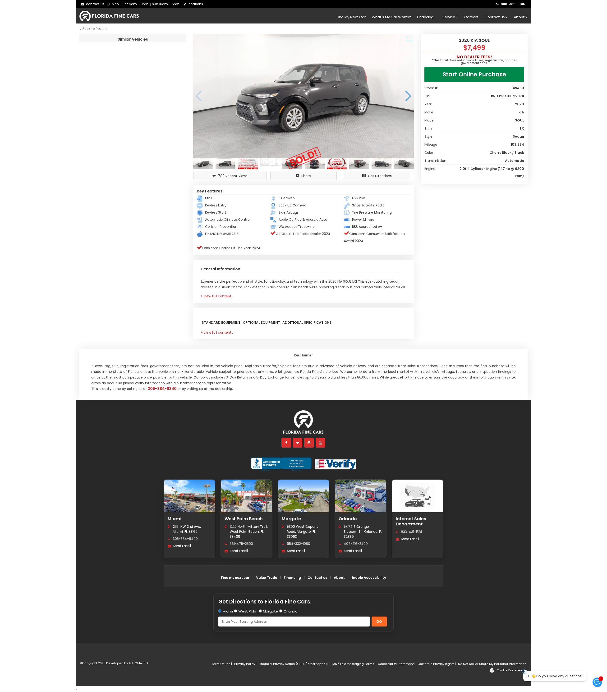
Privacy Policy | (245, 664)
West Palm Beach (244, 519)
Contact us (317, 577)
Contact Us (495, 16)
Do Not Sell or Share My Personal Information (492, 664)
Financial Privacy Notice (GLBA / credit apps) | (293, 664)
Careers (471, 16)
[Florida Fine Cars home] (303, 424)
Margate (291, 519)
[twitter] (298, 443)
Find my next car (351, 16)
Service (448, 16)
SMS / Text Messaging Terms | (353, 664)
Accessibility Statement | (396, 664)
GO (379, 621)
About (519, 16)
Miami (174, 519)
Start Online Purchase (474, 74)
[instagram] (309, 443)
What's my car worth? (391, 16)
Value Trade (266, 577)
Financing (425, 16)
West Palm (248, 611)
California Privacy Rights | (437, 664)
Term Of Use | (222, 664)
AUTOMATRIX (138, 663)
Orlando (348, 519)
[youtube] (321, 443)
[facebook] (286, 443)
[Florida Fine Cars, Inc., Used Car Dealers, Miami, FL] (281, 464)
